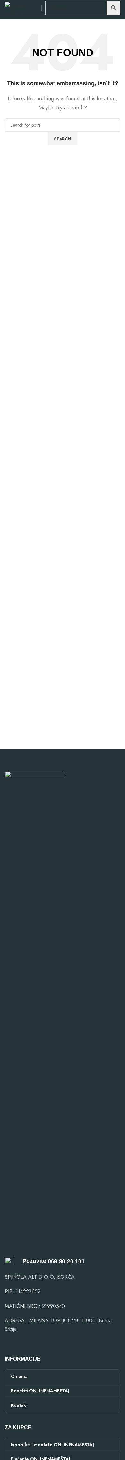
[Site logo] (21, 7)
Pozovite (30, 1261)
